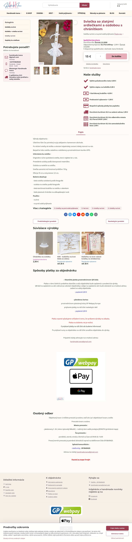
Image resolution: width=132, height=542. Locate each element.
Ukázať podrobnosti (117, 538)
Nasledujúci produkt (116, 221)
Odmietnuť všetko (117, 534)
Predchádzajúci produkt (47, 221)
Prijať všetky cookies (117, 528)
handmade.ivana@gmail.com (80, 342)
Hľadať (84, 5)
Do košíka (116, 56)
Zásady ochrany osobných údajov (14, 538)
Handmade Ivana (95, 68)
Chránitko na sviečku (42, 257)
